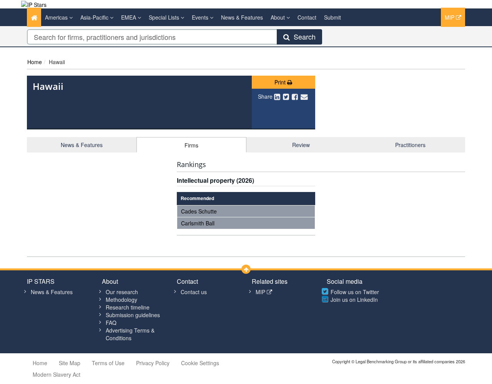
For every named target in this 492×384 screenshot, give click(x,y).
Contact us (194, 292)
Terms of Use (108, 363)
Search (303, 36)
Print (280, 82)
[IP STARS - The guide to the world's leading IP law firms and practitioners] (34, 4)
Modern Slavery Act (56, 374)
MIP (450, 17)
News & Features (242, 17)
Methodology (121, 299)
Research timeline (128, 307)
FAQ (111, 322)
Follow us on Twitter (355, 292)
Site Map (69, 363)
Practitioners (410, 145)
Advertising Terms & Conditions (130, 334)
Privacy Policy (153, 363)
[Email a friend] (304, 96)
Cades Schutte (199, 211)
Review (301, 145)
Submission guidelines (133, 315)
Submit (332, 17)
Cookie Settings (200, 363)
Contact (307, 17)
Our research (122, 292)
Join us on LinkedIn (354, 299)
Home (34, 62)
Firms (191, 145)
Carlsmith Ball (197, 223)
